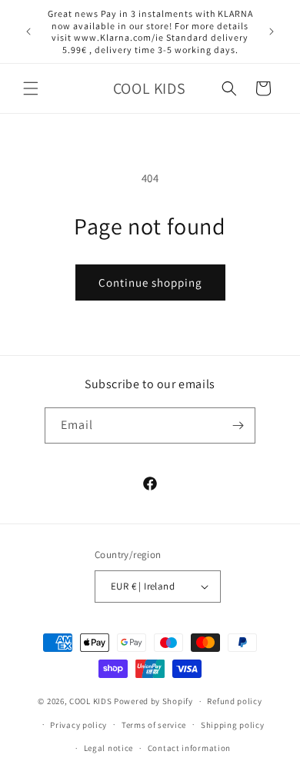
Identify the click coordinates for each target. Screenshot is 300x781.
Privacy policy (78, 725)
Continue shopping (150, 282)
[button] (31, 88)
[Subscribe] (238, 425)
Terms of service (154, 725)
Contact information (189, 748)
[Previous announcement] (28, 31)
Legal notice (108, 748)
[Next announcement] (271, 31)
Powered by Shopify (153, 701)
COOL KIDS (91, 701)
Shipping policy (233, 725)
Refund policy (234, 701)
